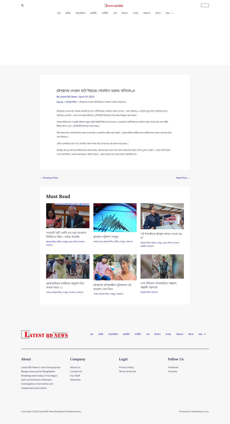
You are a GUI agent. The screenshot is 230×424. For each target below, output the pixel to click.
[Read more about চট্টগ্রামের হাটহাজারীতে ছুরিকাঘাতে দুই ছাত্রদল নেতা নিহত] (115, 266)
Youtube (172, 371)
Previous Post (49, 177)
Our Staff (75, 375)
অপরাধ (135, 12)
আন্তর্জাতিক (80, 12)
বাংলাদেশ (81, 241)
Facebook (173, 367)
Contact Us (76, 371)
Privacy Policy (126, 367)
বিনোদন (125, 12)
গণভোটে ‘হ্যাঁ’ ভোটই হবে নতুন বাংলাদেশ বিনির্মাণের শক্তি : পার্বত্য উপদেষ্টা (66, 235)
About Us (75, 367)
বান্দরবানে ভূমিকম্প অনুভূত (106, 236)
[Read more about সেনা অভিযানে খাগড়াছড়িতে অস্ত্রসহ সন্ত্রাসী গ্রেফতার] (162, 266)
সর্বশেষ (158, 12)
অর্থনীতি (105, 12)
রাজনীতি (93, 12)
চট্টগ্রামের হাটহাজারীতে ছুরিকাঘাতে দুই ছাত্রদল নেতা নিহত (112, 287)
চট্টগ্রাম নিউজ (51, 241)
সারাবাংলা (146, 12)
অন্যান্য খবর (97, 241)
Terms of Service (127, 371)
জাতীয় (67, 12)
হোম (58, 12)
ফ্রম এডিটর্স (73, 241)
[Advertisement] (115, 39)
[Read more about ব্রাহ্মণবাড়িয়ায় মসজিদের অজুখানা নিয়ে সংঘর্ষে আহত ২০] (67, 266)
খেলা (115, 12)
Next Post (183, 177)
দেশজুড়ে (65, 241)
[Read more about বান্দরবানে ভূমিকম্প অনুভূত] (115, 217)
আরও (168, 12)
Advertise (75, 379)
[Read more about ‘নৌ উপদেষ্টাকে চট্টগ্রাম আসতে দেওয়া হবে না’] (162, 215)
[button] (22, 5)
